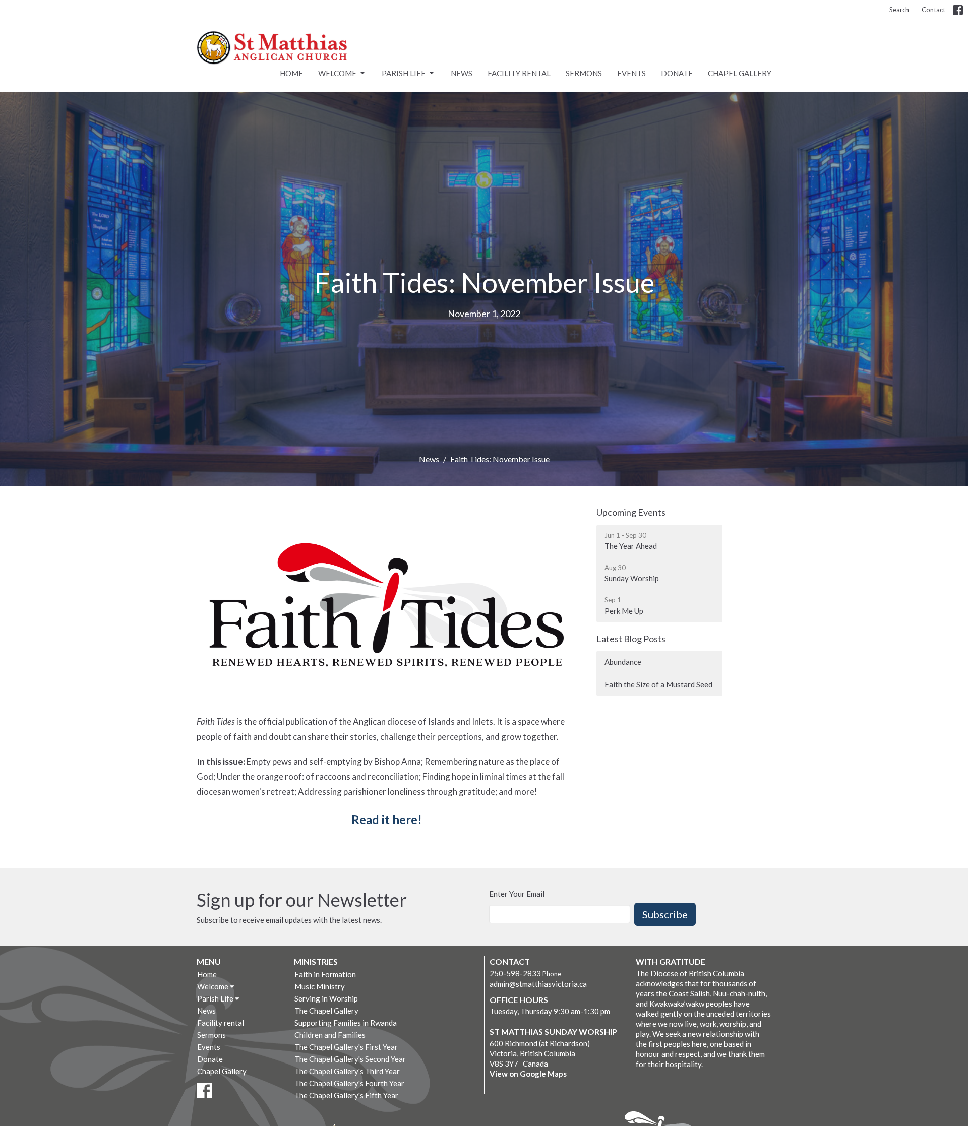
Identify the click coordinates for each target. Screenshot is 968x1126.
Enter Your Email (516, 893)
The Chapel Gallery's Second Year (350, 1059)
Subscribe (665, 914)
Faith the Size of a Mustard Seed (658, 684)
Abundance (622, 661)
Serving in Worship (326, 998)
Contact (933, 10)
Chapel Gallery (739, 73)
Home (291, 73)
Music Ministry (319, 986)
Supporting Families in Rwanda (345, 1022)
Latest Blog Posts (631, 638)
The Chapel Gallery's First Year (346, 1046)
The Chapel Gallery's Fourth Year (349, 1083)
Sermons (584, 73)
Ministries (316, 961)
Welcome (337, 73)
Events (631, 73)
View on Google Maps (528, 1073)
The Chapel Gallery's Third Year (347, 1071)
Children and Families (330, 1034)
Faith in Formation (325, 974)
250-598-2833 (515, 973)
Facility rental (519, 73)
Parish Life (404, 73)
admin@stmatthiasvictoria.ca (538, 983)
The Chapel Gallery (326, 1010)
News (461, 73)
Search (899, 10)
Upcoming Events (631, 512)
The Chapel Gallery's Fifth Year (346, 1095)
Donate (677, 73)
